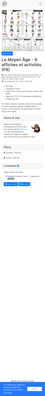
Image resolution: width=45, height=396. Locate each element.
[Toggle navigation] (40, 4)
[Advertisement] (22, 285)
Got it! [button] (34, 389)
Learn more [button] (7, 393)
